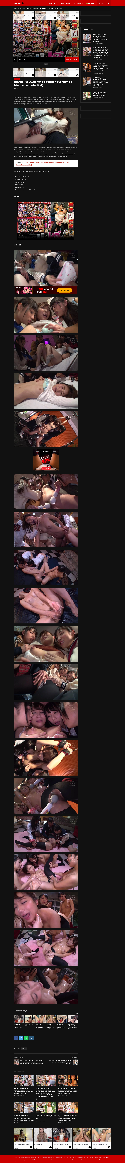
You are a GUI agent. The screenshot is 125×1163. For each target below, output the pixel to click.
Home (15, 8)
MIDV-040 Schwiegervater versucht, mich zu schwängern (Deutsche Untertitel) (60, 1062)
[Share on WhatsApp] (26, 1038)
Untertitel (52, 3)
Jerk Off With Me (38, 1144)
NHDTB (22, 182)
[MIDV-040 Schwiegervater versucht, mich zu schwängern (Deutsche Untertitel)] (75, 1062)
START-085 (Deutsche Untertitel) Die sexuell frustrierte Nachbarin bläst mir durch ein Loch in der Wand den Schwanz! (24, 1118)
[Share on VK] (31, 1038)
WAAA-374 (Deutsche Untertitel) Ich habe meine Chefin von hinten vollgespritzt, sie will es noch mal (23, 1091)
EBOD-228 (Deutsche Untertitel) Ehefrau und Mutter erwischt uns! (46, 1117)
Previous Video (18, 1057)
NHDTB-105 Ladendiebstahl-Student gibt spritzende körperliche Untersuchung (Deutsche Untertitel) (31, 1062)
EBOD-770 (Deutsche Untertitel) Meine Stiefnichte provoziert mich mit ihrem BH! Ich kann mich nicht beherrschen (67, 1118)
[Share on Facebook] (16, 1038)
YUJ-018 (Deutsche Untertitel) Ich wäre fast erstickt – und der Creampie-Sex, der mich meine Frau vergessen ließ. (67, 1091)
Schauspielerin (78, 3)
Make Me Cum (29, 1024)
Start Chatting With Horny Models (67, 15)
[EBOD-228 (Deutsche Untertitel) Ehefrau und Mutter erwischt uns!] (46, 1107)
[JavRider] (19, 3)
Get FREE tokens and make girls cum (72, 1026)
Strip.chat (17, 17)
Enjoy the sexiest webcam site (21, 15)
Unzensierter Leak (64, 3)
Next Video (74, 1057)
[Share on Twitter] (21, 1038)
